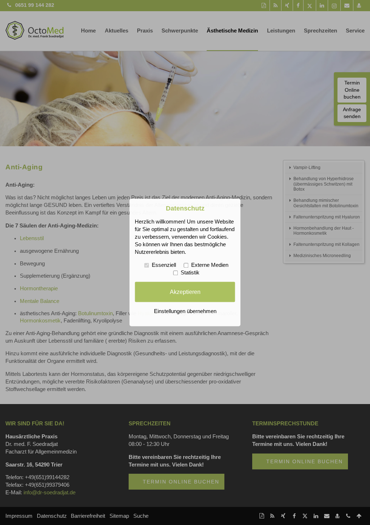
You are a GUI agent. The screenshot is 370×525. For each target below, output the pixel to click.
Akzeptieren (185, 291)
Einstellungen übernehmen (185, 311)
